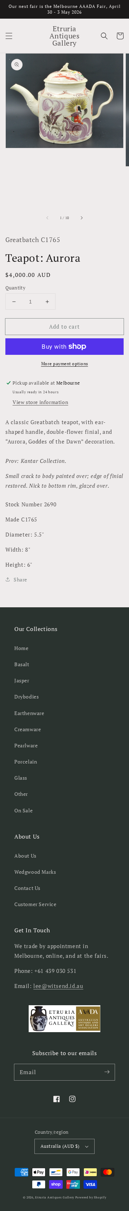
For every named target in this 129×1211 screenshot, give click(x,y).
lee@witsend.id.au (58, 985)
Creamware (27, 729)
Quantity (15, 287)
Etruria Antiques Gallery (55, 1197)
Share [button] (20, 579)
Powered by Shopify (90, 1197)
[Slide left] (48, 218)
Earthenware (29, 713)
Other (21, 793)
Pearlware (26, 745)
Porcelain (25, 761)
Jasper (21, 680)
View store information (40, 402)
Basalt (21, 664)
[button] (9, 36)
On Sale (23, 810)
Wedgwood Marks (35, 871)
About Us (25, 855)
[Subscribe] (107, 1072)
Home (21, 648)
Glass (20, 777)
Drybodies (26, 696)
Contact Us (27, 888)
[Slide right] (81, 218)
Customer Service (35, 904)
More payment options (64, 363)
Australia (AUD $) (60, 1146)
